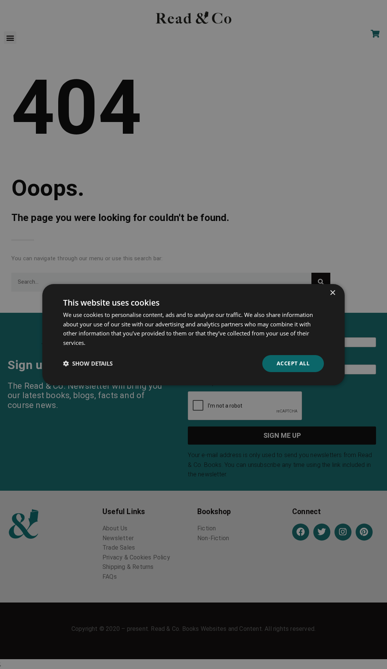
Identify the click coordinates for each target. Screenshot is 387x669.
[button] (88, 363)
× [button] (332, 292)
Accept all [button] (293, 363)
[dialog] (193, 334)
